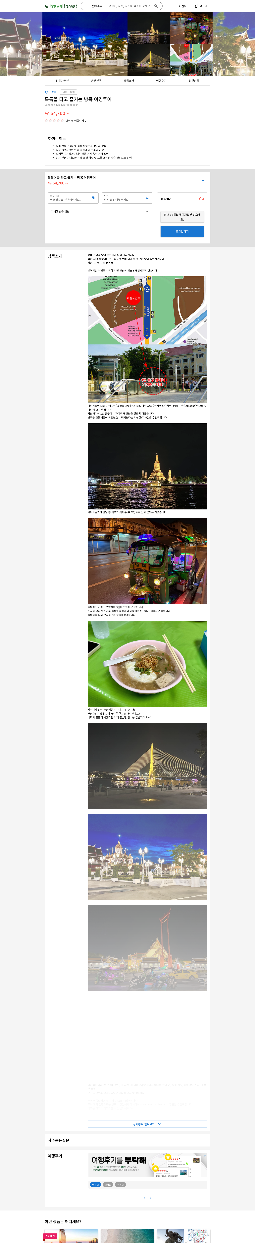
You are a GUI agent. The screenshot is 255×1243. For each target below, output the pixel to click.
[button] (100, 211)
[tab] (62, 80)
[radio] (46, 120)
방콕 (53, 92)
